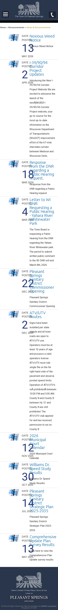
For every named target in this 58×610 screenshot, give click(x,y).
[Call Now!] (52, 15)
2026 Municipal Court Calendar (38, 441)
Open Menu (5, 14)
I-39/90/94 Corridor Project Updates (38, 68)
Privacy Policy (30, 590)
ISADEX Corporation (49, 606)
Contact (20, 590)
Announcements (16, 27)
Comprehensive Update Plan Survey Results (43, 540)
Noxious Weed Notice (42, 38)
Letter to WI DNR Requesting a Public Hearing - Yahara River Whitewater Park (42, 211)
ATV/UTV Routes (38, 315)
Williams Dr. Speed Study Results (40, 468)
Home (3, 27)
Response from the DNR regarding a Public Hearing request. (42, 170)
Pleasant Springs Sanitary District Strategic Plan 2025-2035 (41, 501)
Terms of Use (41, 590)
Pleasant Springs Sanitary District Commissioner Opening (42, 281)
